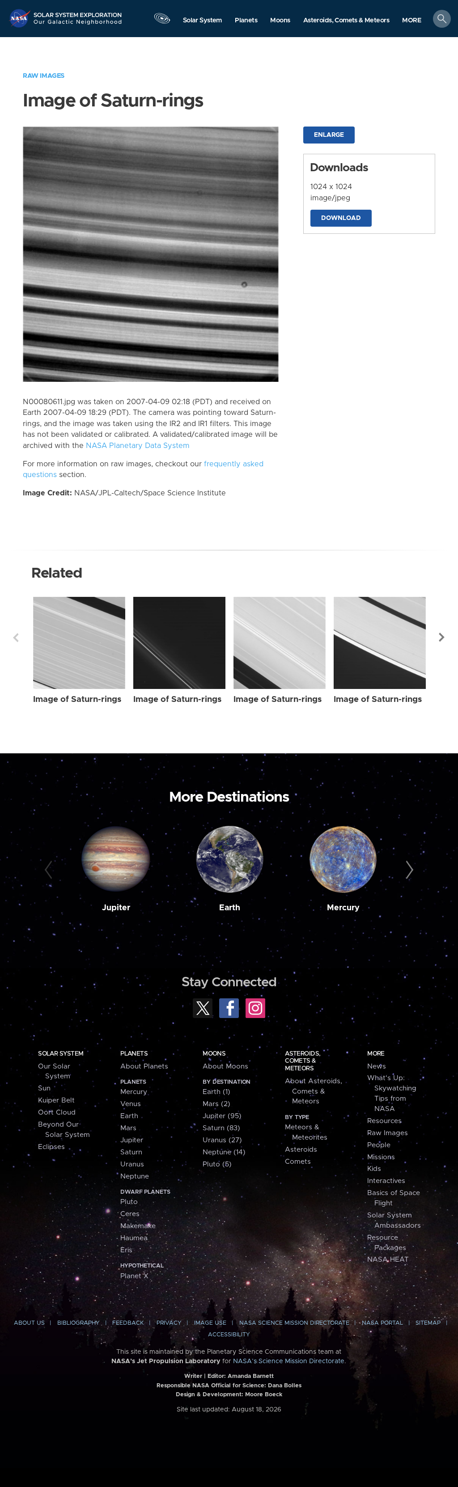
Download (341, 218)
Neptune (134, 1176)
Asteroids (301, 1149)
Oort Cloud (57, 1112)
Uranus (132, 1164)
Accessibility (229, 1335)
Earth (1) (216, 1092)
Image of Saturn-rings (77, 699)
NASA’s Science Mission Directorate (288, 1361)
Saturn (131, 1152)
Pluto (129, 1202)
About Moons (225, 1066)
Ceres (130, 1214)
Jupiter (116, 908)
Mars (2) (216, 1104)
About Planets (144, 1066)
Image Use (210, 1323)
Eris (126, 1250)
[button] (412, 21)
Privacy (169, 1323)
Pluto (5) (217, 1164)
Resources (384, 1121)
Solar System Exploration (78, 12)
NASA (20, 18)
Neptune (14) (224, 1152)
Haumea (134, 1238)
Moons (214, 1054)
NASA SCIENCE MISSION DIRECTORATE (294, 1323)
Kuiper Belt (56, 1100)
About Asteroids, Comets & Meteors (313, 1091)
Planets (134, 1054)
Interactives (386, 1181)
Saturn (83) (221, 1128)
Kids (374, 1169)
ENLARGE (329, 135)
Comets (298, 1161)
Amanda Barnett (251, 1376)
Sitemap (428, 1323)
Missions (381, 1157)
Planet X (134, 1276)
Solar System (60, 1054)
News (376, 1066)
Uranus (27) (222, 1140)
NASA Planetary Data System (138, 445)
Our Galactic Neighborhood (78, 24)
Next (442, 637)
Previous (15, 637)
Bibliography (78, 1323)
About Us (29, 1323)
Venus (130, 1104)
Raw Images (43, 75)
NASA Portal (382, 1323)
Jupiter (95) (222, 1116)
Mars (128, 1128)
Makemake (138, 1226)
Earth (229, 908)
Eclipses (51, 1147)
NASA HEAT (388, 1259)
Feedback (128, 1323)
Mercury (343, 908)
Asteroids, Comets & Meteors (302, 1061)
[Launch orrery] (162, 20)
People (378, 1145)
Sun (44, 1088)
